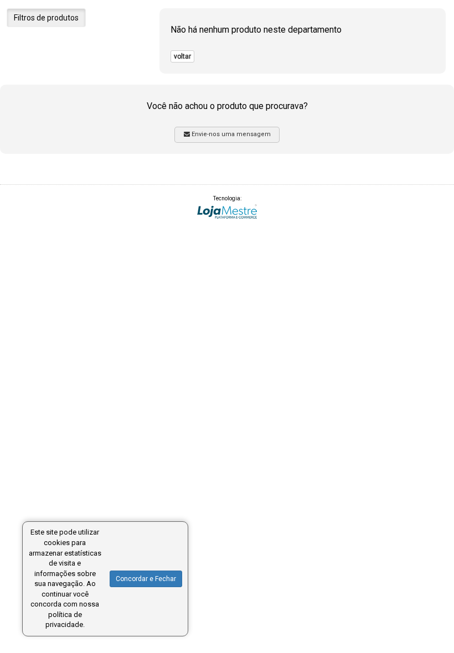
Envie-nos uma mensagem (230, 134)
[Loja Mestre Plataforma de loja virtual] (227, 211)
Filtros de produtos (46, 17)
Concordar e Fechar (146, 579)
